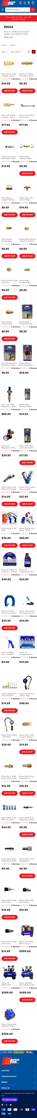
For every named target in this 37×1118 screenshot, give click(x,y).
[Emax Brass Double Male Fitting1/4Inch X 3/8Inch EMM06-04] (10, 311)
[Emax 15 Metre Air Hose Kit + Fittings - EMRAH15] (10, 559)
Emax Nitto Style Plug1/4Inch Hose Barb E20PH (26, 819)
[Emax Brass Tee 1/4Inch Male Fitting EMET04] (27, 187)
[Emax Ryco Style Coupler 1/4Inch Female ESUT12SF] (27, 725)
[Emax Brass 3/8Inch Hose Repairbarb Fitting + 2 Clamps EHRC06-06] (27, 146)
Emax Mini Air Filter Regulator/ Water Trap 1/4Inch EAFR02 (26, 364)
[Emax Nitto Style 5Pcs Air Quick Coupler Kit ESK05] (10, 807)
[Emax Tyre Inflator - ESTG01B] (10, 725)
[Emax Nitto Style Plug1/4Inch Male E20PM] (10, 849)
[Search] (32, 9)
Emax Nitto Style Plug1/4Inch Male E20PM (9, 860)
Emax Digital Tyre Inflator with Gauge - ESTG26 (26, 695)
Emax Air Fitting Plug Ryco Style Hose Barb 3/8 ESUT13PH (26, 75)
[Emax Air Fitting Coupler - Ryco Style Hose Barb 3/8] (10, 105)
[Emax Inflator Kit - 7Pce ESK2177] (10, 683)
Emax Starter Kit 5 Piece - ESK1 (27, 529)
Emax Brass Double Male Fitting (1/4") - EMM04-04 (25, 281)
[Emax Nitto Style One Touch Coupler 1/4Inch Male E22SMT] (10, 931)
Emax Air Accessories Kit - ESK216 (26, 653)
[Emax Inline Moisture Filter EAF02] (27, 394)
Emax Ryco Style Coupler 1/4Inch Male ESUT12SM (9, 75)
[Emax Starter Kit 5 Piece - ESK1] (27, 518)
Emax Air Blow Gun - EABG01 (8, 653)
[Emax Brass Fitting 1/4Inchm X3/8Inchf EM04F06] (10, 270)
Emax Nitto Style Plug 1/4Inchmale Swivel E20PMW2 (9, 488)
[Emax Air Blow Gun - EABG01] (10, 642)
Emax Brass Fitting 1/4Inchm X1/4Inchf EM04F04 (27, 240)
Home (4, 45)
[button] (33, 3)
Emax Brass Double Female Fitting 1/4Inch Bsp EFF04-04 (27, 323)
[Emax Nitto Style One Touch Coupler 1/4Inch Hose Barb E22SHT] (10, 890)
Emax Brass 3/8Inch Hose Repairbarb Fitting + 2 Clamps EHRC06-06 (27, 158)
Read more (8, 37)
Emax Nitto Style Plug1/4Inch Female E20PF (26, 860)
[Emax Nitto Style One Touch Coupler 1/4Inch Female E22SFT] (27, 890)
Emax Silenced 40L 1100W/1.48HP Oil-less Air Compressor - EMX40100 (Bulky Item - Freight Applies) (27, 984)
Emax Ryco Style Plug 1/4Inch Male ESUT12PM (9, 777)
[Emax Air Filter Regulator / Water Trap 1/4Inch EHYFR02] (10, 394)
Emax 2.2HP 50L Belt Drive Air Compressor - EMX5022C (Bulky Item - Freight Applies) (27, 943)
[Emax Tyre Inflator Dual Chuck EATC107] (27, 105)
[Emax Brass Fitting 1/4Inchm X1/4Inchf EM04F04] (27, 229)
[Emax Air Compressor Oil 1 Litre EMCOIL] (27, 559)
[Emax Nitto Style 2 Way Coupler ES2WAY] (27, 477)
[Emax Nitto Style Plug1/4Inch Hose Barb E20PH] (27, 807)
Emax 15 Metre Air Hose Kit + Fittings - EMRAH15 (9, 571)
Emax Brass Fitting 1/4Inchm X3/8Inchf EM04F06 (10, 281)
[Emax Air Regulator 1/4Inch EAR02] (10, 435)
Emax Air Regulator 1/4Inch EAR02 (9, 447)
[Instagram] (6, 1105)
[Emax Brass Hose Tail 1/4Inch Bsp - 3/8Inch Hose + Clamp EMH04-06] (10, 353)
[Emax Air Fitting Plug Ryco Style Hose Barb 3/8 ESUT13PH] (27, 64)
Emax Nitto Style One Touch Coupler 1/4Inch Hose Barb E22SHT (9, 901)
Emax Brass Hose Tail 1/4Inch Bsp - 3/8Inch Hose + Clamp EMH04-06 (9, 364)
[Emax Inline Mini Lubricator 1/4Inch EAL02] (27, 435)
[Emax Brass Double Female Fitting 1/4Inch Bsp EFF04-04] (27, 311)
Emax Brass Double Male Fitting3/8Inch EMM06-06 (8, 240)
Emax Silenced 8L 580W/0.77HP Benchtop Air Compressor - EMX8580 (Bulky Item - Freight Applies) (9, 1025)
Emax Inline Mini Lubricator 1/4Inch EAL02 (27, 447)
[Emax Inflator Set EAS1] (10, 518)
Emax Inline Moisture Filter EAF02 (25, 405)
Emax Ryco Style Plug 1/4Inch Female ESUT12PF (27, 777)
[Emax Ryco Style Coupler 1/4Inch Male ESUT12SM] (10, 64)
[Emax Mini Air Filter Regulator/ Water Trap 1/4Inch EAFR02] (27, 353)
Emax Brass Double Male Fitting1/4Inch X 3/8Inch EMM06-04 (9, 323)
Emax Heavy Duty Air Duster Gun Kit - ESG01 (27, 612)
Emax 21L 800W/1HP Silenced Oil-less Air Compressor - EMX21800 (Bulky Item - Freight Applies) (9, 984)
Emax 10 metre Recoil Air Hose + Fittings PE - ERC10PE (9, 612)
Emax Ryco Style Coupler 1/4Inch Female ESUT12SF (27, 736)
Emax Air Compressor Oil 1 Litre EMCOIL (26, 571)
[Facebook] (2, 1105)
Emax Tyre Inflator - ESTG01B (9, 736)
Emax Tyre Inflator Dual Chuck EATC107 (27, 116)
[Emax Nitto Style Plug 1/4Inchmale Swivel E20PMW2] (10, 477)
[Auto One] (9, 3)
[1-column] (29, 52)
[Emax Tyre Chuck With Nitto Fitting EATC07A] (10, 146)
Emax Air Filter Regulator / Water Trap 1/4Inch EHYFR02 (9, 405)
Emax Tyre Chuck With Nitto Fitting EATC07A (9, 158)
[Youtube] (10, 1105)
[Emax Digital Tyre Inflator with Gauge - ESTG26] (27, 683)
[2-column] (33, 52)
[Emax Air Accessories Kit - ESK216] (27, 642)
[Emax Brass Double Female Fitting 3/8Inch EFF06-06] (10, 187)
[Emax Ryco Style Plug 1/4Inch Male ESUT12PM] (10, 766)
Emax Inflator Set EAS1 (9, 529)
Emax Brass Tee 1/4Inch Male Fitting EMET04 (26, 199)
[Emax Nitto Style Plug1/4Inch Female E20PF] (27, 849)
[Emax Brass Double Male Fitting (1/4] (27, 270)
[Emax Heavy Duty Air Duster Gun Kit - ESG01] (27, 601)
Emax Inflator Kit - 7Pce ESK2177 (9, 695)
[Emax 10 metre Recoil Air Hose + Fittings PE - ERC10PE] (10, 601)
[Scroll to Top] (33, 1107)
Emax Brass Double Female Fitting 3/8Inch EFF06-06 (8, 199)
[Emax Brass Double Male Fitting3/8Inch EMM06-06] (10, 229)
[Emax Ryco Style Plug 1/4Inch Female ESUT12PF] (27, 766)
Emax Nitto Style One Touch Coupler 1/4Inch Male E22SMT (9, 943)
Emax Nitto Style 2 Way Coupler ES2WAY (27, 488)
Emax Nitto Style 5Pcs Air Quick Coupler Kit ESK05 (9, 819)
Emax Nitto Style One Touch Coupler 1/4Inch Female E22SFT (26, 901)
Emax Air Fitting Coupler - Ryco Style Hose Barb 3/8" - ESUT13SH (9, 116)
